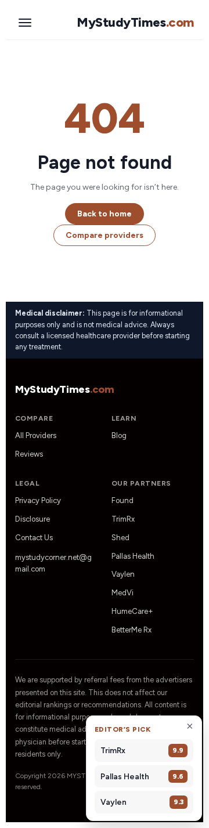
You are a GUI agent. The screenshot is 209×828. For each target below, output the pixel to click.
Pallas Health (132, 556)
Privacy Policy (38, 500)
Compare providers (104, 235)
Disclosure (32, 519)
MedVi (122, 592)
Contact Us (34, 537)
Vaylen (123, 574)
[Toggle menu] (25, 22)
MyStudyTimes (135, 22)
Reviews (29, 454)
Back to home (104, 214)
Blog (119, 435)
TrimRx (123, 519)
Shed (120, 537)
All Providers (35, 435)
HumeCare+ (132, 611)
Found (122, 500)
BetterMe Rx (131, 629)
